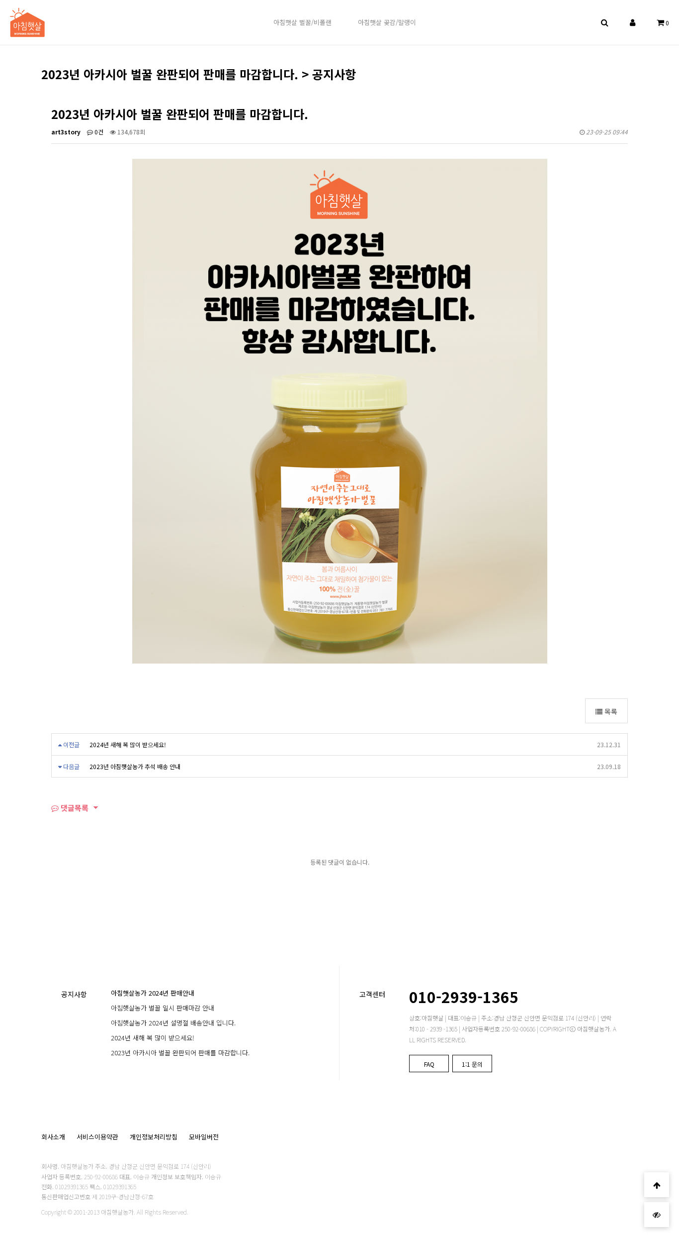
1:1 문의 (472, 1064)
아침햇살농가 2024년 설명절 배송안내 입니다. (173, 1022)
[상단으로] (656, 1184)
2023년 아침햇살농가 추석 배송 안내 (134, 766)
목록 (609, 711)
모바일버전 (204, 1136)
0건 (98, 131)
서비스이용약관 (97, 1136)
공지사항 (74, 994)
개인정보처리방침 (153, 1136)
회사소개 (53, 1136)
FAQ (429, 1064)
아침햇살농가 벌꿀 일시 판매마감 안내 (162, 1007)
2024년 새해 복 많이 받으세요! (127, 744)
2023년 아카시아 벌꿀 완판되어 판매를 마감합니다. (180, 1052)
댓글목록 (73, 807)
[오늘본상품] (656, 1214)
